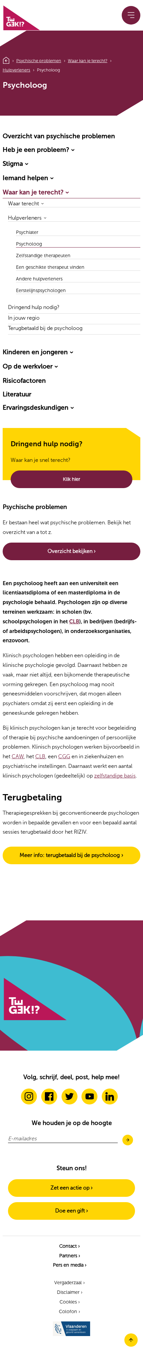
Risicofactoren (24, 380)
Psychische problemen (38, 60)
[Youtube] (89, 1096)
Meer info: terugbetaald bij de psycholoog (70, 855)
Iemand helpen (25, 178)
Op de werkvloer (28, 366)
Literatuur (17, 394)
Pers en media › (69, 1265)
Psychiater (27, 232)
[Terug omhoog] (131, 1345)
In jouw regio (24, 318)
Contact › (69, 1246)
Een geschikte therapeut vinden (50, 267)
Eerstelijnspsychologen (41, 290)
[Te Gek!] (35, 1019)
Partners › (69, 1256)
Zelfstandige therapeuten (43, 256)
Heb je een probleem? (36, 150)
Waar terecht (23, 204)
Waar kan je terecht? (87, 60)
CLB (74, 621)
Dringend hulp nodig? (34, 307)
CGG (64, 756)
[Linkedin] (110, 1096)
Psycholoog (29, 244)
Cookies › (70, 1302)
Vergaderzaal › (69, 1283)
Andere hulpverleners (39, 279)
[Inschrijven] (127, 1140)
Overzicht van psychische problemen (59, 136)
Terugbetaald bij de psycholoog (45, 328)
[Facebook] (49, 1096)
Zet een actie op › (72, 1188)
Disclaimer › (69, 1292)
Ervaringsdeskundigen (36, 407)
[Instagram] (29, 1096)
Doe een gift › (71, 1210)
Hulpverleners (16, 69)
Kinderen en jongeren (35, 352)
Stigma (13, 163)
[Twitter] (69, 1096)
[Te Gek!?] (21, 17)
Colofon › (69, 1311)
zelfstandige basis (115, 776)
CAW (18, 756)
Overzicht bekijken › (72, 551)
